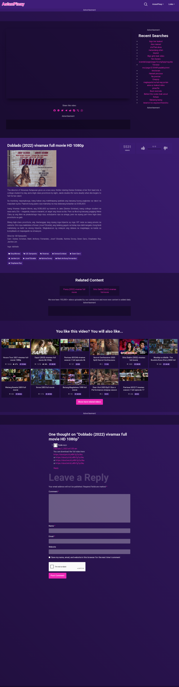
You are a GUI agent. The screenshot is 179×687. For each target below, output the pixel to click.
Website (52, 547)
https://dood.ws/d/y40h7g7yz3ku (70, 460)
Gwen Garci (76, 254)
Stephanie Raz (16, 263)
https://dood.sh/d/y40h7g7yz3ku (70, 463)
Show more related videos (89, 402)
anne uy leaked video (156, 85)
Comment (54, 491)
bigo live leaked (155, 41)
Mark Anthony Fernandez (67, 258)
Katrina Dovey (46, 258)
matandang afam (156, 50)
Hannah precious (156, 73)
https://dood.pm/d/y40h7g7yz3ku (68, 454)
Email (52, 536)
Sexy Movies (15, 254)
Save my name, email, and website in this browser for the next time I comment (85, 557)
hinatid (156, 53)
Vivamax (45, 254)
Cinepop (155, 79)
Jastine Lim (15, 258)
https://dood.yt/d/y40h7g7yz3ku (70, 457)
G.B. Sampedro (31, 254)
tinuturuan (156, 70)
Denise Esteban (60, 254)
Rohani (156, 97)
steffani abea (156, 47)
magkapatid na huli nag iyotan (156, 82)
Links (171, 4)
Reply (56, 468)
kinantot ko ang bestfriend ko (155, 103)
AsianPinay (157, 4)
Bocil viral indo (156, 91)
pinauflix (155, 88)
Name (52, 526)
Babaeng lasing (156, 100)
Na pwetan (155, 76)
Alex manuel (156, 44)
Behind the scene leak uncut (156, 94)
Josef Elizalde (30, 258)
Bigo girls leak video (155, 56)
